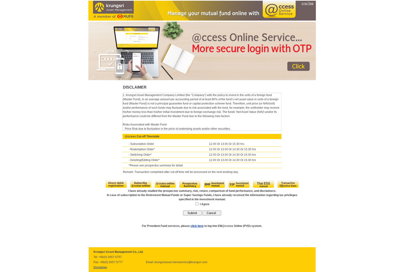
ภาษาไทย (308, 3)
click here (197, 226)
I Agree (204, 204)
